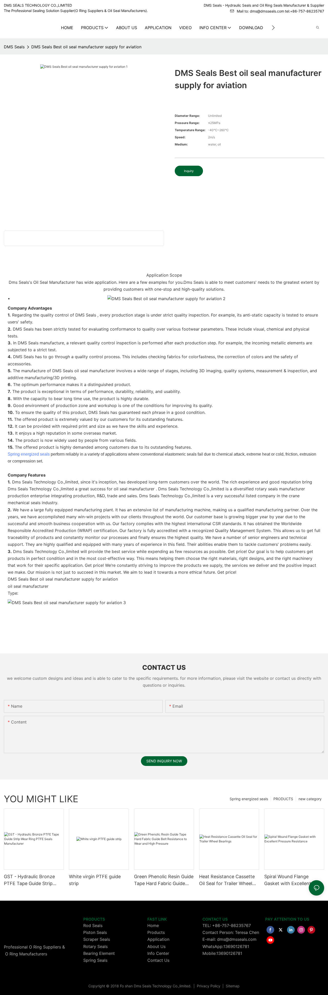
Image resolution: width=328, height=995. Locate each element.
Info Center (158, 953)
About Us (156, 946)
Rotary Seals (95, 946)
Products (156, 932)
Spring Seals (95, 960)
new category (310, 799)
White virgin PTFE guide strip (95, 880)
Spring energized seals (29, 454)
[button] (273, 27)
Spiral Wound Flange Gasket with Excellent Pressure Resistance (287, 880)
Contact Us (158, 960)
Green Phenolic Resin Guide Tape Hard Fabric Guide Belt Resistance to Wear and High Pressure (163, 880)
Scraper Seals (96, 939)
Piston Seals (95, 932)
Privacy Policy (209, 986)
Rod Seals (92, 925)
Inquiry (189, 171)
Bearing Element (99, 953)
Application (158, 939)
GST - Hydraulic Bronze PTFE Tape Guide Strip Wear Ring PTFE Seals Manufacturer (29, 880)
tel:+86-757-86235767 (304, 11)
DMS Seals (14, 46)
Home (153, 925)
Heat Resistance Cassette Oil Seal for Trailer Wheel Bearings (227, 880)
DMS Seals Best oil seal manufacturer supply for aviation (86, 46)
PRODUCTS (283, 799)
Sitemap (232, 986)
